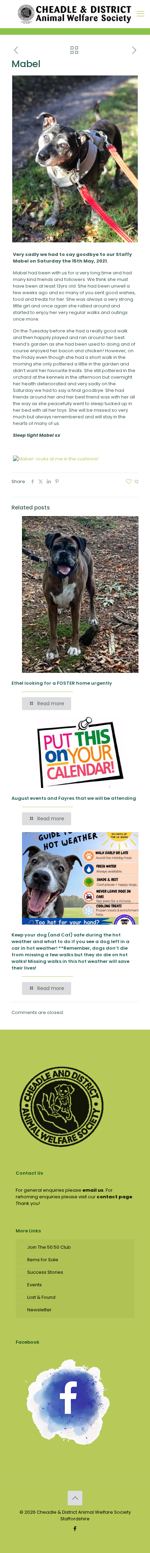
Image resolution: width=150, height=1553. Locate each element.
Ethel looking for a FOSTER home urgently (62, 683)
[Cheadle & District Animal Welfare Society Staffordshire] (75, 13)
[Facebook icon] (75, 1528)
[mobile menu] (141, 14)
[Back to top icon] (75, 1498)
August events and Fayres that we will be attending (74, 798)
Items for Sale (42, 1259)
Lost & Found (41, 1297)
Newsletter (39, 1309)
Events (34, 1284)
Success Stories (45, 1272)
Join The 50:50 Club (49, 1247)
